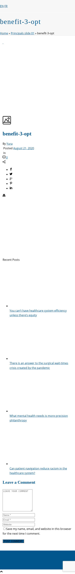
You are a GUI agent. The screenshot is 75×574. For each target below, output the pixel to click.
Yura (9, 144)
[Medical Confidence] (35, 29)
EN (2, 6)
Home (4, 33)
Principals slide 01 (22, 33)
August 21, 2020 (23, 148)
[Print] (4, 196)
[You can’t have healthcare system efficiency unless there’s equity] (41, 306)
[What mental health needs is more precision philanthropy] (41, 411)
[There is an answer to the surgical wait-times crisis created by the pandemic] (41, 358)
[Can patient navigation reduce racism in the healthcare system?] (41, 464)
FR (6, 6)
